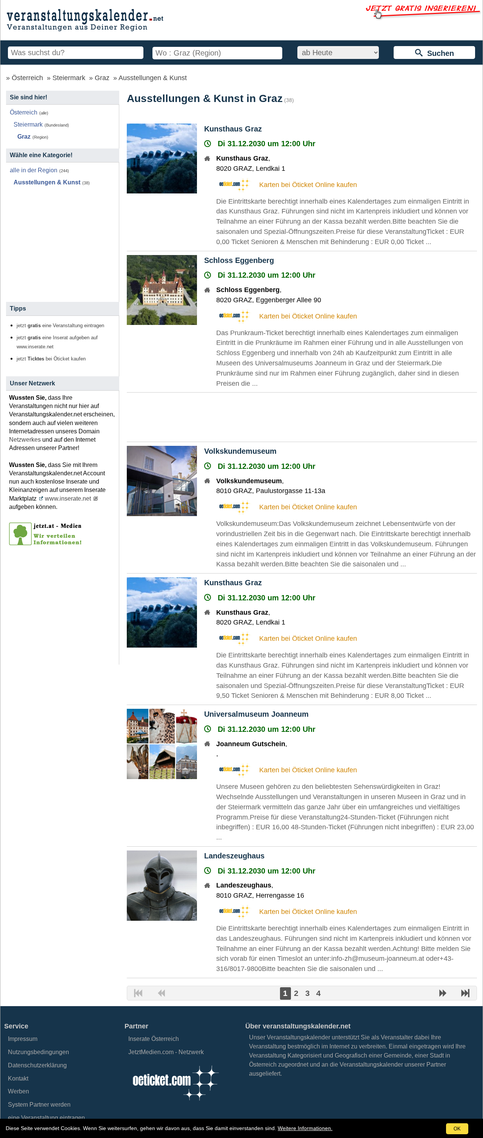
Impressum (22, 1039)
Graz (102, 78)
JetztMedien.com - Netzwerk (166, 1052)
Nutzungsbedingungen (38, 1052)
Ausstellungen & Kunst (152, 78)
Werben (18, 1091)
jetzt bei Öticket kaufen (51, 359)
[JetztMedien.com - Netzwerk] (47, 542)
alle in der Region (33, 170)
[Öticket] (175, 1102)
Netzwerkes (25, 439)
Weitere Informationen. (305, 1128)
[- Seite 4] (465, 994)
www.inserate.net (68, 498)
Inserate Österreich (153, 1039)
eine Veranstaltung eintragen (46, 1118)
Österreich (27, 78)
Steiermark (68, 78)
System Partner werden (39, 1104)
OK (457, 1129)
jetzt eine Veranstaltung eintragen (60, 325)
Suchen (438, 53)
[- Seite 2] (442, 994)
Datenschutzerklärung (37, 1065)
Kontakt (18, 1078)
